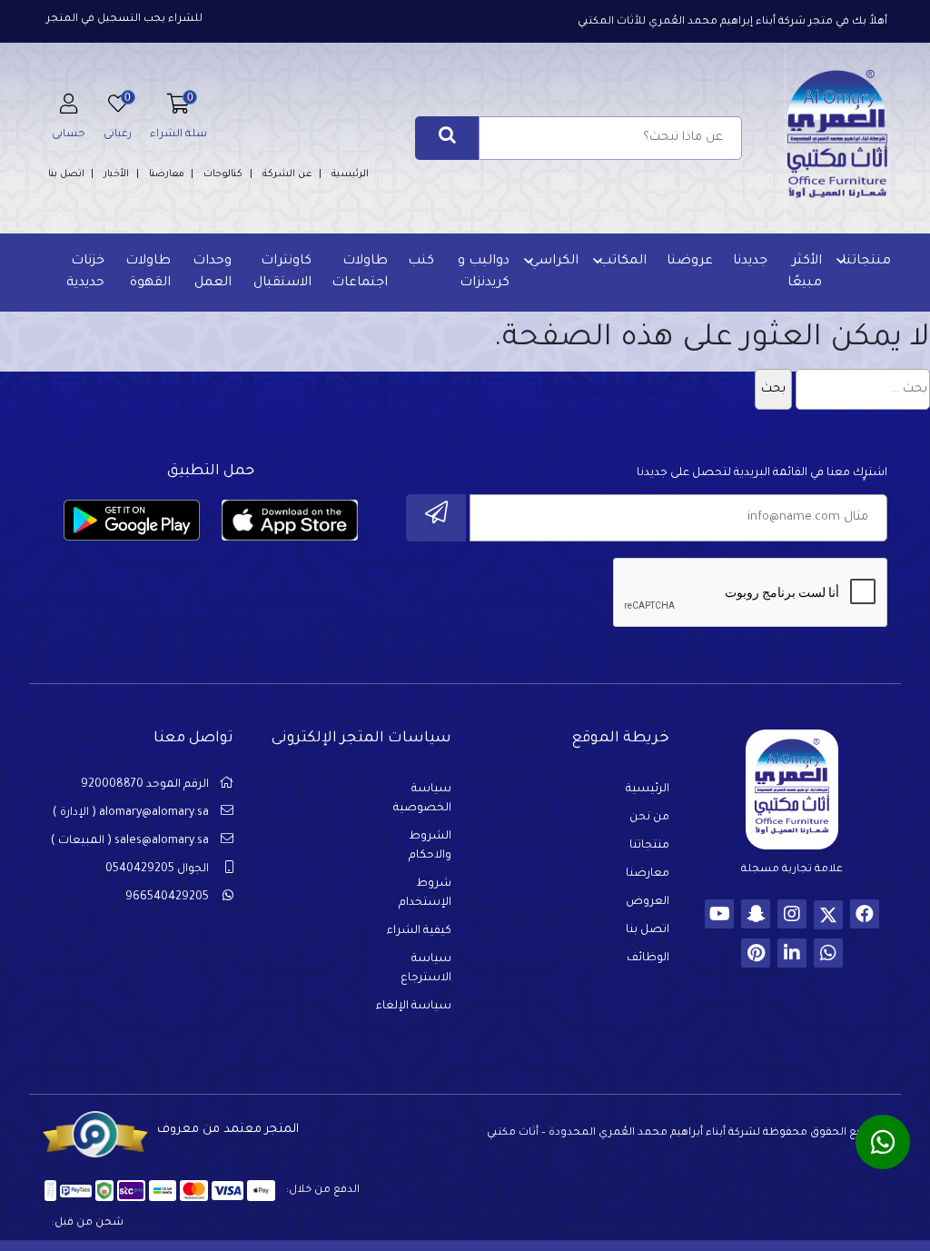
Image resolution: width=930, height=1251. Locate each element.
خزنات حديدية (85, 272)
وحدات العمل (212, 272)
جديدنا (750, 261)
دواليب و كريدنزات (484, 272)
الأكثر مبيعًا (804, 272)
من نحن (649, 817)
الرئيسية (350, 174)
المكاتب (623, 261)
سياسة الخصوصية (422, 799)
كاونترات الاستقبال (282, 272)
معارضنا (166, 174)
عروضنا (690, 261)
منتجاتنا (866, 261)
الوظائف (648, 958)
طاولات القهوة (148, 272)
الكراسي (554, 261)
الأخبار (116, 174)
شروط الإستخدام (425, 893)
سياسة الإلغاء (413, 1006)
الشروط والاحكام (430, 846)
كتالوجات (222, 174)
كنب (421, 261)
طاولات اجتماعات (359, 272)
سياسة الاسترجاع (426, 969)
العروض (647, 902)
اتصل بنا (66, 174)
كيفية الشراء (419, 931)
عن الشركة (287, 174)
